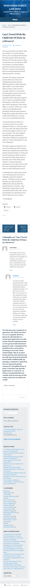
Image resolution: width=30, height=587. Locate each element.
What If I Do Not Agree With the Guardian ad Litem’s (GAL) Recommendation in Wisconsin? (12, 563)
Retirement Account (9, 520)
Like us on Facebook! (12, 439)
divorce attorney (8, 500)
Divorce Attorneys (9, 502)
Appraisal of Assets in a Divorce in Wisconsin (23, 228)
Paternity (6, 514)
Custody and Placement (10, 496)
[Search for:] (11, 413)
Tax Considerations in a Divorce (12, 536)
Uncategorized (8, 525)
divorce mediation (9, 503)
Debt (5, 498)
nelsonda (15, 275)
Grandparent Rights (9, 511)
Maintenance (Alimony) (10, 512)
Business (6, 491)
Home (4, 25)
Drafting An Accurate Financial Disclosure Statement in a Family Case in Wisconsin (14, 469)
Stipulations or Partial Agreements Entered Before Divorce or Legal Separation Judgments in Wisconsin (13, 547)
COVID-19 (6, 494)
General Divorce (8, 509)
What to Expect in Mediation (11, 480)
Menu (15, 19)
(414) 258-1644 (8, 433)
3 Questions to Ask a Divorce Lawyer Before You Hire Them (8, 228)
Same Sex (6, 521)
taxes (5, 523)
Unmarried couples (9, 527)
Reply (11, 270)
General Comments (9, 507)
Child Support (7, 493)
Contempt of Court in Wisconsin (12, 534)
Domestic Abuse (8, 505)
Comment (22, 397)
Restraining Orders (9, 518)
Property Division (9, 516)
